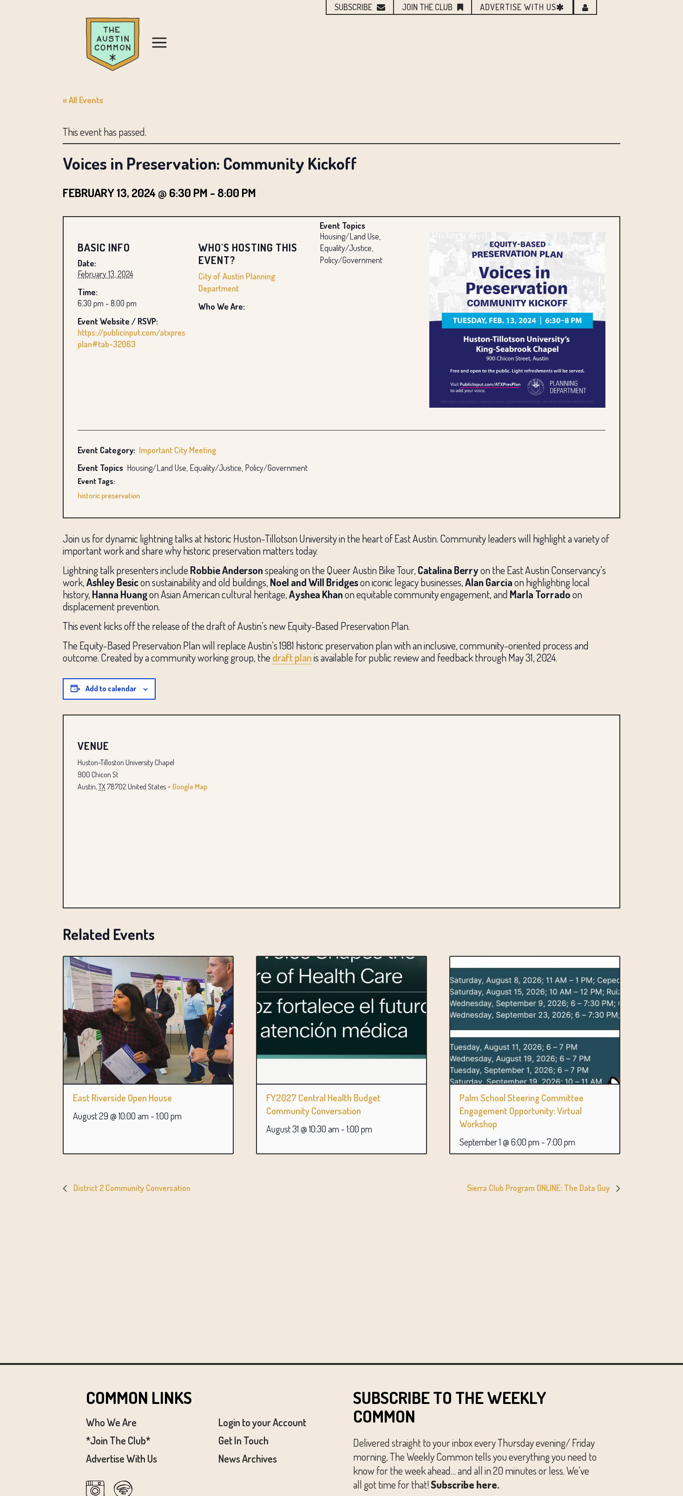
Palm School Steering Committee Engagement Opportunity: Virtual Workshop (522, 1111)
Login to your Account (262, 1422)
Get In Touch (243, 1440)
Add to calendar (110, 688)
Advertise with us (518, 7)
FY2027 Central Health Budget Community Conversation (323, 1104)
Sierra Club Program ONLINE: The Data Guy (539, 1188)
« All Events (83, 100)
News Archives (247, 1458)
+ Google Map (187, 786)
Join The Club (427, 7)
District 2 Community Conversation (131, 1188)
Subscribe (353, 7)
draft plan (292, 657)
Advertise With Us (121, 1458)
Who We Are (111, 1422)
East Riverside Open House (122, 1098)
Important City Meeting (177, 450)
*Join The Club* (118, 1440)
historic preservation (109, 495)
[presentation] (148, 1020)
